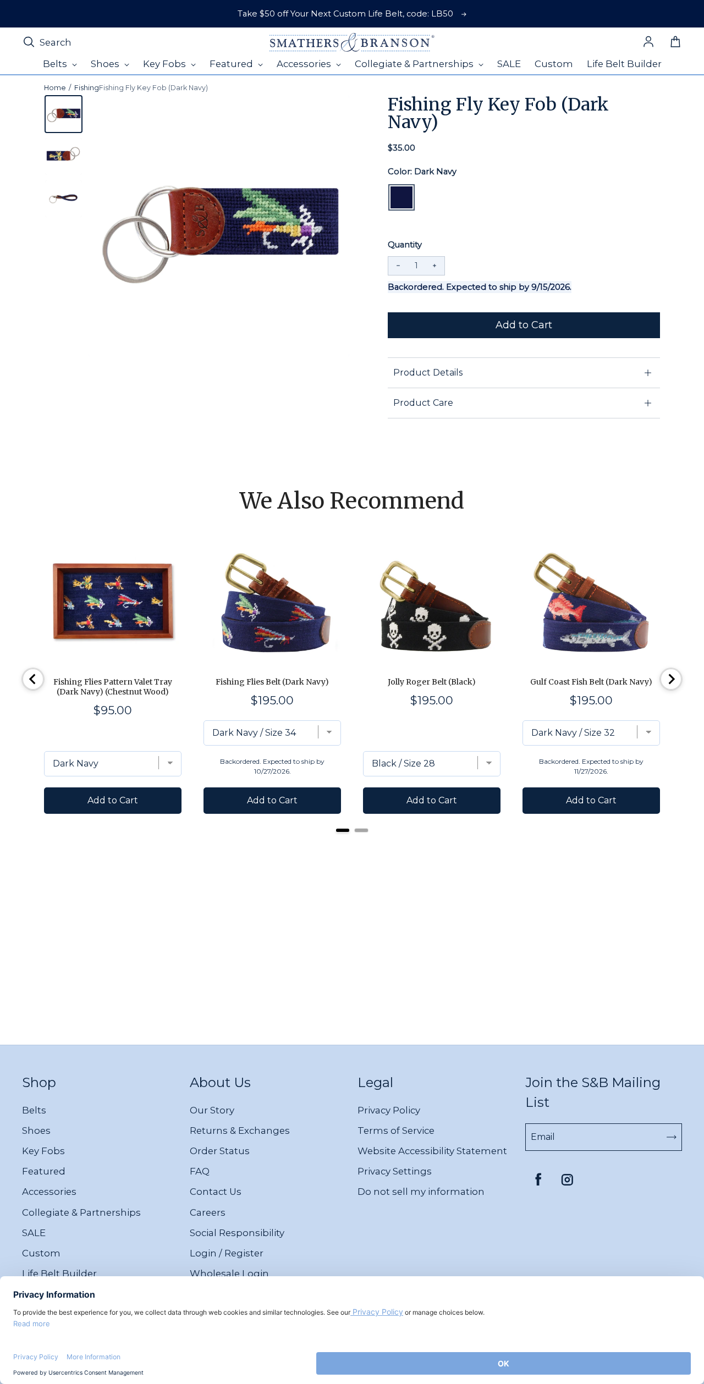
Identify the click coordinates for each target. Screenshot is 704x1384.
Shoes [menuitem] (106, 63)
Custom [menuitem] (554, 63)
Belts (34, 1110)
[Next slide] (671, 679)
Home (55, 88)
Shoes (36, 1130)
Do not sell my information (421, 1191)
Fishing (86, 88)
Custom (41, 1253)
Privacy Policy (389, 1110)
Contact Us (215, 1191)
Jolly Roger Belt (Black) (432, 682)
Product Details (428, 372)
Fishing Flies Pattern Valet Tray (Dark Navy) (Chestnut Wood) (112, 687)
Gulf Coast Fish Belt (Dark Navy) (591, 682)
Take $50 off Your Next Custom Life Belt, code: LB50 (345, 14)
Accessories (49, 1191)
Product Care (423, 403)
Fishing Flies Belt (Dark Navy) (272, 682)
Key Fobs (43, 1150)
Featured (43, 1171)
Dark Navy (402, 197)
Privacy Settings (395, 1171)
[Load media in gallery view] (63, 114)
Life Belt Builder (59, 1273)
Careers (208, 1212)
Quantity (405, 245)
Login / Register (226, 1253)
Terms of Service (396, 1130)
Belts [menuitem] (56, 63)
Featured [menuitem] (232, 63)
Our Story (212, 1110)
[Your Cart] (675, 42)
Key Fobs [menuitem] (165, 63)
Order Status (220, 1150)
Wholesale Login (229, 1273)
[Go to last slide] (33, 679)
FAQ (200, 1171)
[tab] (342, 830)
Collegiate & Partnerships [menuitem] (415, 63)
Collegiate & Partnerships (81, 1212)
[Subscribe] (671, 1137)
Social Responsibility (237, 1232)
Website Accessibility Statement (432, 1150)
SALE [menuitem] (509, 63)
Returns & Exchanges (240, 1130)
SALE (34, 1232)
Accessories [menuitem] (305, 63)
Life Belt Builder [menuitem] (624, 63)
